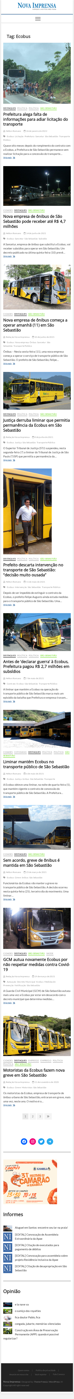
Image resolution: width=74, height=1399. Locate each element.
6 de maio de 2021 (35, 773)
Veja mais (12, 158)
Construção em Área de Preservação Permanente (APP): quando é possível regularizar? (31, 1334)
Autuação (11, 981)
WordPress (54, 1381)
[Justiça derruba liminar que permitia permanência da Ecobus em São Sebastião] (37, 391)
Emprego (33, 1060)
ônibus (25, 779)
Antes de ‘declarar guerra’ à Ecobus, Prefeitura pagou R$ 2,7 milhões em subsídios (36, 666)
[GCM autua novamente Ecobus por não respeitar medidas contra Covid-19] (37, 928)
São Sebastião (48, 108)
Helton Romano (13, 131)
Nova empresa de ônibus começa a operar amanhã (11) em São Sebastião (35, 325)
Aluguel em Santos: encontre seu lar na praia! (41, 1227)
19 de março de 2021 (44, 976)
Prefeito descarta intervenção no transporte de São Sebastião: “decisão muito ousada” (33, 569)
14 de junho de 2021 (36, 233)
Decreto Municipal (26, 981)
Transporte (49, 779)
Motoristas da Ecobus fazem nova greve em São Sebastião (34, 1072)
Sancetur (39, 136)
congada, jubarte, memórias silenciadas (38, 1323)
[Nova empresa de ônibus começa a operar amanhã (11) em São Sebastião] (37, 287)
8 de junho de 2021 (43, 437)
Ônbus (33, 342)
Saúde (50, 953)
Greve (18, 877)
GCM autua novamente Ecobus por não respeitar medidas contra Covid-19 (36, 964)
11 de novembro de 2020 (46, 1082)
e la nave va (22, 1304)
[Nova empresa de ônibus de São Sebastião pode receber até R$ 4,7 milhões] (37, 186)
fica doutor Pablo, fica (27, 1317)
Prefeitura (29, 136)
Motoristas (27, 1087)
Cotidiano (20, 752)
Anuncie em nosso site (18, 1374)
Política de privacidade (46, 1370)
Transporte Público (22, 346)
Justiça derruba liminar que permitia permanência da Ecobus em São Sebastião (36, 425)
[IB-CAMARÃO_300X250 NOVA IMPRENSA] (30, 1161)
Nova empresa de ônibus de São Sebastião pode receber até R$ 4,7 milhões (34, 221)
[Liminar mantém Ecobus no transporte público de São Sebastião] (37, 729)
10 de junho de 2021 (44, 337)
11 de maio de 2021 (35, 581)
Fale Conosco (59, 1374)
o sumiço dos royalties (28, 1310)
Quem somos (23, 1370)
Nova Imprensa (11, 1381)
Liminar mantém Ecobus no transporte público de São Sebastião (36, 764)
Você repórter (41, 1374)
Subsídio (43, 238)
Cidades (8, 210)
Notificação (20, 985)
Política (22, 108)
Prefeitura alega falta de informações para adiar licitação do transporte (35, 119)
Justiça (18, 442)
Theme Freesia (41, 1381)
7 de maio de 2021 (35, 678)
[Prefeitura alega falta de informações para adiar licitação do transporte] (37, 73)
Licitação (19, 136)
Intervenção (21, 587)
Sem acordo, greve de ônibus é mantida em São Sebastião (31, 862)
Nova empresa (22, 342)
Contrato (11, 683)
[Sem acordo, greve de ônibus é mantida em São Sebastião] (37, 827)
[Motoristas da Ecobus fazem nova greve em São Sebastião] (37, 1033)
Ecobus (10, 136)
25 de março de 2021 (36, 872)
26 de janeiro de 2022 (36, 131)
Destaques (9, 108)
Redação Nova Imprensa (17, 337)
